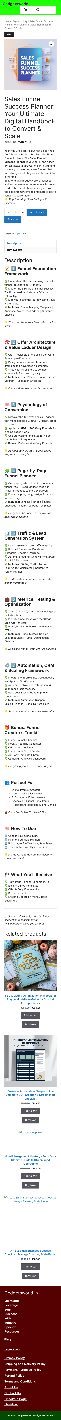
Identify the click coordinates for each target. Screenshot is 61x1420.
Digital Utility (20, 21)
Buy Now (12, 219)
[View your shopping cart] (26, 10)
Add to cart (37, 212)
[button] (38, 10)
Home (7, 21)
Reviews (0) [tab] (14, 249)
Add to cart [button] (30, 1015)
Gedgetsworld (15, 4)
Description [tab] (14, 243)
